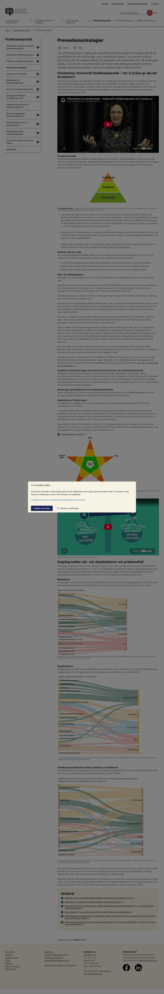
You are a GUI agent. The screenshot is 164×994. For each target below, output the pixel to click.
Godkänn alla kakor (42, 508)
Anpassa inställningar (69, 508)
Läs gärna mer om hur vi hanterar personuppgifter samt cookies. (58, 499)
